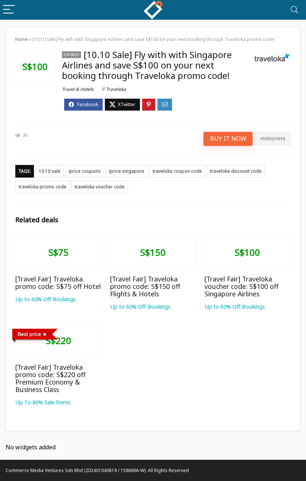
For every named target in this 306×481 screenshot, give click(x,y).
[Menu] (9, 10)
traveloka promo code (42, 187)
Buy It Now (228, 138)
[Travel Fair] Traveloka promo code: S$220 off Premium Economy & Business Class (50, 378)
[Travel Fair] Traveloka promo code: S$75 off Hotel (58, 282)
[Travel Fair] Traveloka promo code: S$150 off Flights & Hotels (145, 286)
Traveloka (116, 89)
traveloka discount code (236, 171)
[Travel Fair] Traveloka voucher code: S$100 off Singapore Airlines (241, 286)
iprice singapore (126, 171)
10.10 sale (49, 171)
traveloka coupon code (177, 171)
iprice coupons (85, 171)
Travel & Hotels (78, 89)
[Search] (294, 10)
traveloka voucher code (100, 187)
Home (21, 39)
